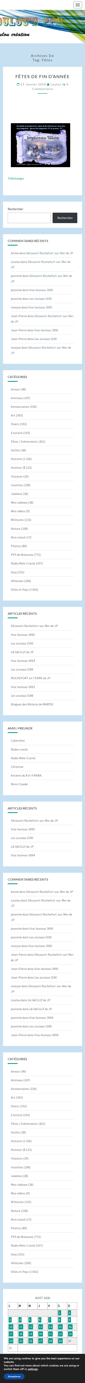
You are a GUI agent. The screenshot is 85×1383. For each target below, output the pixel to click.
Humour (16, 467)
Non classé (18, 537)
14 (50, 1327)
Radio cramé (19, 749)
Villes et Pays (19, 589)
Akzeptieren (14, 1376)
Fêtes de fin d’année (42, 76)
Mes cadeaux (19, 502)
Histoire (16, 459)
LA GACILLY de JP (22, 652)
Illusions (17, 476)
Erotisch (16, 433)
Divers (15, 424)
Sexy (14, 572)
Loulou (56, 84)
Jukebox (16, 494)
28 (50, 1341)
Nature (15, 529)
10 (10, 1327)
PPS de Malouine (22, 555)
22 (60, 1334)
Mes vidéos (18, 511)
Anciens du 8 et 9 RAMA (26, 775)
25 (20, 1341)
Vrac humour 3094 (23, 661)
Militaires (17, 520)
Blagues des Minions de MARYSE (32, 704)
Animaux (17, 398)
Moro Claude (19, 784)
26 (30, 1341)
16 (70, 1327)
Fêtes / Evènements (24, 441)
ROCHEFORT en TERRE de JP (30, 678)
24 (10, 1341)
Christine (17, 767)
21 (50, 1334)
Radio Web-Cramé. (23, 758)
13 (40, 1327)
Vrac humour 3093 (23, 687)
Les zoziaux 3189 (22, 669)
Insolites (17, 485)
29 (60, 1341)
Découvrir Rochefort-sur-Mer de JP (49, 253)
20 (40, 1334)
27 (40, 1341)
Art (13, 415)
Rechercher (15, 209)
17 (10, 1334)
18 (20, 1334)
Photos (16, 546)
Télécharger (16, 178)
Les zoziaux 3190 (40, 299)
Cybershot (18, 740)
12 (30, 1327)
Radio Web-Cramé (23, 563)
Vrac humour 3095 (41, 290)
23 (70, 1334)
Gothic (15, 450)
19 (30, 1334)
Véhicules (17, 581)
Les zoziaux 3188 (22, 696)
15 (60, 1327)
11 (20, 1327)
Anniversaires (20, 407)
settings (33, 1369)
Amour (15, 389)
